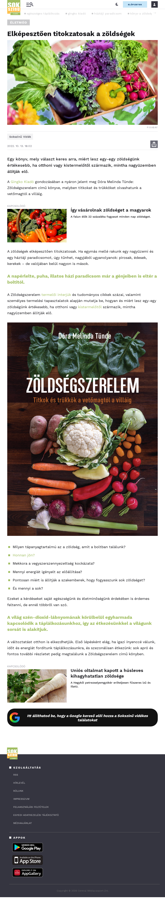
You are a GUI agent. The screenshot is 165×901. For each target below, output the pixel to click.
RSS (15, 774)
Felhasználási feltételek (31, 807)
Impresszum (21, 799)
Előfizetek (135, 4)
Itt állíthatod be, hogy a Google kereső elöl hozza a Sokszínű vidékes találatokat (87, 718)
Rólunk (18, 790)
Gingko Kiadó (22, 182)
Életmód (18, 22)
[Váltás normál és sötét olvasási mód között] (116, 4)
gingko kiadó (77, 13)
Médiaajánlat (22, 823)
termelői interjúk (56, 294)
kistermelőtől (90, 307)
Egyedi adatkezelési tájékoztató (36, 815)
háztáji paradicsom (108, 13)
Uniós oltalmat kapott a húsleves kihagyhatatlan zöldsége (107, 673)
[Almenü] (29, 4)
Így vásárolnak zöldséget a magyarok (111, 210)
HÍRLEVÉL (19, 782)
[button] (155, 13)
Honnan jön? (24, 555)
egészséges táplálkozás (43, 13)
